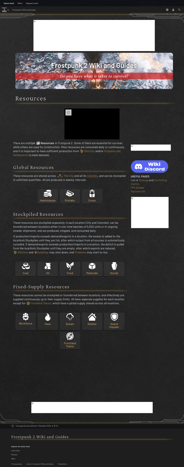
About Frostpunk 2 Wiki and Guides (40, 464)
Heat (48, 324)
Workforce (25, 323)
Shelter (92, 324)
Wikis (13, 459)
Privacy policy (16, 464)
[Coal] (26, 265)
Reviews (14, 455)
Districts (89, 151)
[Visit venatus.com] (114, 135)
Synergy (143, 180)
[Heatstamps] (48, 193)
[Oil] (47, 265)
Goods (114, 273)
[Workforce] (26, 316)
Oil (47, 273)
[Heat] (48, 316)
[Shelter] (92, 316)
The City (68, 176)
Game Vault (15, 450)
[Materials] (92, 265)
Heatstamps (48, 200)
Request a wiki (32, 3)
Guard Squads (114, 325)
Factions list (138, 191)
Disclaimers (62, 464)
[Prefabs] (70, 193)
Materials (92, 273)
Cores (92, 200)
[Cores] (92, 193)
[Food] (70, 265)
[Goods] (114, 265)
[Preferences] (167, 9)
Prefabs (70, 200)
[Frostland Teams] (70, 336)
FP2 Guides (137, 187)
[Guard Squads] (114, 316)
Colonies (92, 176)
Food (70, 273)
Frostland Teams (40, 303)
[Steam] (70, 316)
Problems (80, 252)
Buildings (43, 252)
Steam (70, 324)
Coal (25, 273)
